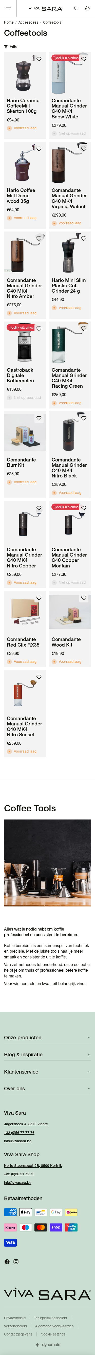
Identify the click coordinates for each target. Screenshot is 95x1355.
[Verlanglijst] (39, 59)
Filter (14, 46)
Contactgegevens (18, 1334)
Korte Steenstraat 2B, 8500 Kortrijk (33, 1165)
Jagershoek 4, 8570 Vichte (26, 1123)
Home (9, 22)
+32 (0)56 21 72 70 (19, 1174)
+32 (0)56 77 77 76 (19, 1132)
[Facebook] (7, 1261)
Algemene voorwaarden (54, 1326)
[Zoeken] (75, 8)
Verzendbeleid (15, 1326)
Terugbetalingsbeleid (50, 1318)
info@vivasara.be (17, 1141)
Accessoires (28, 22)
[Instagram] (16, 1261)
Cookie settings (53, 1334)
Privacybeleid (15, 1318)
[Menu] (8, 8)
